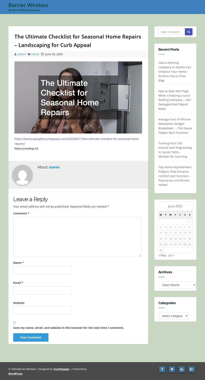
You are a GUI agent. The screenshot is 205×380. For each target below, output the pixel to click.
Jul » (171, 255)
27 (180, 244)
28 (185, 244)
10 (165, 232)
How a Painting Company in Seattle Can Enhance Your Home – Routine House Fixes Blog (174, 71)
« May (162, 255)
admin (22, 54)
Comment (21, 213)
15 (190, 232)
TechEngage (61, 369)
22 (190, 238)
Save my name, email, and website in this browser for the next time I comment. (68, 328)
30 (161, 250)
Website (18, 303)
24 (165, 244)
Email (18, 283)
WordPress (15, 373)
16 (161, 238)
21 (185, 238)
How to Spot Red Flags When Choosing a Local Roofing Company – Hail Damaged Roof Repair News (174, 100)
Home (35, 54)
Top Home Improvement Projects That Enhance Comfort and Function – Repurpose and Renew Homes (175, 176)
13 (180, 232)
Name (18, 263)
